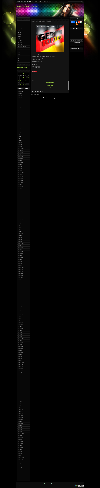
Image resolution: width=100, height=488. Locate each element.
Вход (44, 4)
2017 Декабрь (20, 273)
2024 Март (20, 421)
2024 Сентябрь (21, 433)
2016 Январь (20, 227)
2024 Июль (20, 429)
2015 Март (20, 207)
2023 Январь (20, 393)
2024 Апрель (20, 423)
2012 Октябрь (20, 150)
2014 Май (20, 188)
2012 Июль (20, 144)
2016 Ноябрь (20, 247)
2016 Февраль (20, 229)
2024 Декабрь (20, 439)
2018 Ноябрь (20, 295)
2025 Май (20, 449)
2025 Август (20, 455)
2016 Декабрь (20, 249)
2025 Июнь (20, 451)
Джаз (19, 60)
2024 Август (20, 431)
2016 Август (20, 241)
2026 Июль (20, 476)
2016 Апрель (20, 233)
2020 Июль (20, 334)
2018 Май (20, 283)
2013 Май (20, 164)
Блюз (19, 38)
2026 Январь (20, 465)
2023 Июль (20, 405)
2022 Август (20, 384)
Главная (32, 17)
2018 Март (20, 279)
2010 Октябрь (20, 103)
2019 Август (20, 312)
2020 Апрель (20, 328)
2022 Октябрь (20, 387)
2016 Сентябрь (21, 243)
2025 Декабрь (20, 463)
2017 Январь (20, 251)
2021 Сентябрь (21, 362)
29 (23, 84)
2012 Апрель (20, 138)
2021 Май (20, 354)
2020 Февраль (20, 324)
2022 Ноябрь (20, 389)
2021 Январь (20, 346)
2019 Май (20, 306)
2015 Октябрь (20, 221)
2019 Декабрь (20, 320)
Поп (19, 24)
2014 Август (20, 194)
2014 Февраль (20, 182)
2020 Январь (20, 322)
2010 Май (20, 93)
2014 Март (20, 184)
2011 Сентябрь (21, 124)
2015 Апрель (20, 209)
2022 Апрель (20, 376)
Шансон (19, 26)
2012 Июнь (20, 142)
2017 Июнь (20, 261)
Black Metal (20, 58)
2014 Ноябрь (20, 200)
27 (20, 84)
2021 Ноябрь (20, 366)
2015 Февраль (20, 205)
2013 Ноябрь (20, 176)
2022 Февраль (20, 372)
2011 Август (20, 122)
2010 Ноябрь (20, 105)
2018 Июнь (20, 285)
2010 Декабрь (20, 107)
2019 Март (20, 302)
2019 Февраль (20, 300)
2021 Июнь (20, 356)
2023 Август (20, 407)
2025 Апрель (20, 447)
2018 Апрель (20, 281)
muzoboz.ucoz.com (79, 485)
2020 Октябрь (20, 340)
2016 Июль (20, 239)
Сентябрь (40, 17)
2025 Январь (20, 441)
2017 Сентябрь (21, 267)
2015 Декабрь (20, 225)
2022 (36, 17)
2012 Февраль (20, 134)
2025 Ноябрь (20, 461)
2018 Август (20, 289)
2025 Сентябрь (21, 457)
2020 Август (20, 336)
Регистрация (40, 4)
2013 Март (20, 160)
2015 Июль (20, 215)
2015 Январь (20, 204)
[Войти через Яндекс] (79, 22)
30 (25, 84)
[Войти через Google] (81, 22)
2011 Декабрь (20, 130)
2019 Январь (20, 298)
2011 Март (20, 113)
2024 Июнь (20, 427)
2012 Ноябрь (20, 152)
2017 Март (20, 255)
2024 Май (20, 425)
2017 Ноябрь (20, 271)
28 (21, 84)
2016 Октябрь (20, 245)
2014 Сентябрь (21, 196)
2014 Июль (20, 192)
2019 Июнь (20, 308)
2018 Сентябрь (21, 291)
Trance (19, 54)
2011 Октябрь (20, 126)
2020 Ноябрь (20, 342)
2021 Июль (20, 358)
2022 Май (20, 378)
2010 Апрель (20, 91)
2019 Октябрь (20, 316)
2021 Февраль (20, 348)
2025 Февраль (20, 443)
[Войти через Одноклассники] (77, 24)
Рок (18, 22)
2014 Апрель (20, 186)
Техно (19, 30)
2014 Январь (20, 180)
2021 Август (20, 360)
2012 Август (20, 146)
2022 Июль (20, 382)
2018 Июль (20, 287)
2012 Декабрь (20, 154)
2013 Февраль (20, 158)
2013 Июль (20, 168)
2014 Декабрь (20, 202)
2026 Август (20, 478)
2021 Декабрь (20, 368)
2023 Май (20, 401)
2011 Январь (20, 109)
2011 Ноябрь (20, 128)
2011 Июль (20, 120)
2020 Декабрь (20, 344)
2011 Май (20, 116)
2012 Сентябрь (21, 148)
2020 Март (20, 326)
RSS (37, 4)
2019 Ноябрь (20, 318)
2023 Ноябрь (20, 413)
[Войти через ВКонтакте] (74, 22)
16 (25, 80)
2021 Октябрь (20, 364)
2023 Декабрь (20, 415)
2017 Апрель (20, 257)
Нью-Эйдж (20, 28)
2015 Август (20, 217)
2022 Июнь (20, 380)
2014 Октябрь (20, 198)
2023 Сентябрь (21, 409)
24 (26, 82)
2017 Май (20, 259)
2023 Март (20, 397)
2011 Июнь (20, 118)
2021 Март (20, 350)
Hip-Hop (33, 91)
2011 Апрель (20, 114)
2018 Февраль (20, 277)
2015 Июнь (20, 213)
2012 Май (20, 140)
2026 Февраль (20, 467)
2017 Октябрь (20, 269)
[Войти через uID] (72, 22)
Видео (19, 34)
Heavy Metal (20, 44)
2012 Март (20, 136)
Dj (18, 48)
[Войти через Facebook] (77, 22)
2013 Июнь (20, 166)
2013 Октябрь (20, 174)
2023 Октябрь (20, 411)
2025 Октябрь (20, 459)
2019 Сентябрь (21, 314)
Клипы (19, 36)
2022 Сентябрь (21, 385)
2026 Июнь (20, 475)
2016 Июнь (20, 237)
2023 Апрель (20, 399)
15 (23, 80)
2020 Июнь (20, 332)
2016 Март (20, 231)
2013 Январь (20, 156)
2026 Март (20, 469)
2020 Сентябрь (21, 338)
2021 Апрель (20, 352)
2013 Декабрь (20, 178)
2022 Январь (20, 370)
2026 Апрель (20, 471)
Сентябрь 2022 (23, 73)
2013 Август (20, 170)
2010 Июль (20, 97)
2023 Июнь (20, 403)
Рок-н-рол (20, 42)
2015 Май (20, 211)
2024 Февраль (20, 419)
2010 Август (20, 99)
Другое (19, 32)
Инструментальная (22, 46)
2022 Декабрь (20, 391)
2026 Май (20, 473)
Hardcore (19, 56)
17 (26, 80)
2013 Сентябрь (21, 172)
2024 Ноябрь (20, 437)
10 (26, 79)
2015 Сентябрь (21, 219)
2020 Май (20, 330)
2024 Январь (20, 417)
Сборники (20, 40)
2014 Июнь (20, 190)
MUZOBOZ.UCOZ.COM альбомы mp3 (27, 6)
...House (19, 50)
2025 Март (20, 445)
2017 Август (20, 265)
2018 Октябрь (20, 293)
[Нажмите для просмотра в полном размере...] (50, 52)
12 (18, 80)
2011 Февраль (20, 111)
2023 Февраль (20, 395)
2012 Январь (20, 132)
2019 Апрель (20, 304)
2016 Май (20, 235)
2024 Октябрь (20, 435)
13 (20, 80)
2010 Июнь (20, 95)
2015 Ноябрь (20, 223)
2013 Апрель (20, 162)
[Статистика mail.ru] (54, 483)
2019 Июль (20, 310)
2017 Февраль (20, 253)
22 (23, 82)
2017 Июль (20, 263)
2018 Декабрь (20, 296)
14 (21, 80)
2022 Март (20, 374)
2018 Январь (20, 275)
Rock (36, 91)
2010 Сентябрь (21, 101)
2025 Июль (20, 453)
